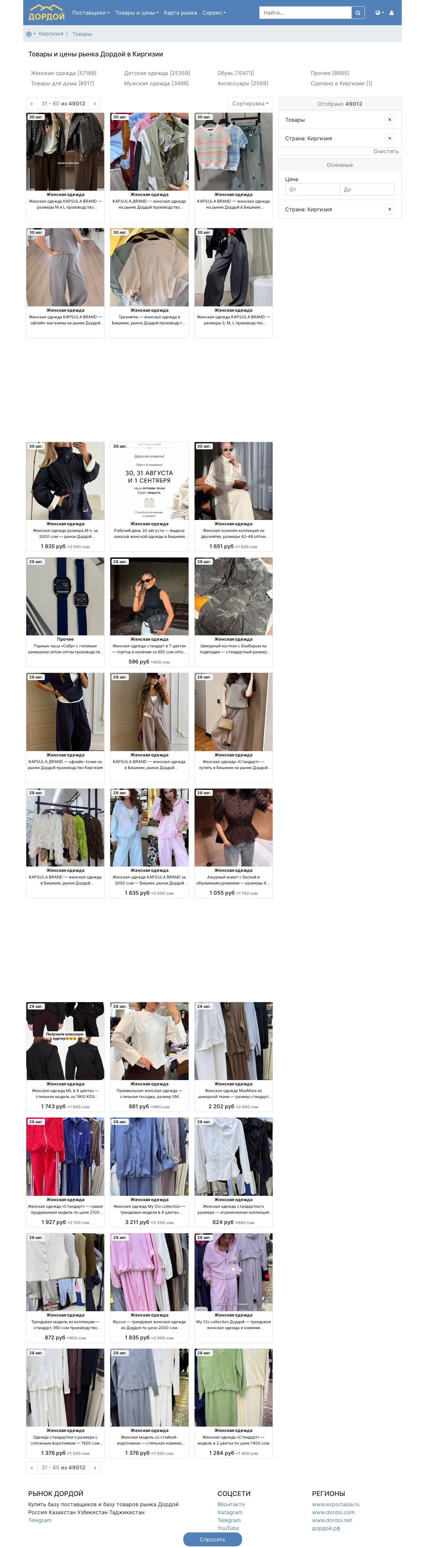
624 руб (233, 1222)
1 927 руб (65, 1222)
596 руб (149, 661)
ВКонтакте (231, 1504)
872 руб (65, 1337)
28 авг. (36, 1006)
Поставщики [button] (89, 12)
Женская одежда (65, 194)
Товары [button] (135, 12)
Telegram (39, 1520)
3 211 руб (149, 1222)
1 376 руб (65, 1453)
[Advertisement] (149, 390)
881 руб (149, 1106)
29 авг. (36, 561)
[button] (380, 12)
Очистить (386, 151)
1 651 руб (233, 546)
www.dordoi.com (333, 1512)
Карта (180, 12)
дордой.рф (326, 1528)
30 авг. (36, 116)
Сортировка (248, 103)
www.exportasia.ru (335, 1504)
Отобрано (340, 103)
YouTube (228, 1528)
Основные (340, 164)
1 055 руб (234, 892)
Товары (82, 34)
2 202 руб (233, 1106)
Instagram (229, 1512)
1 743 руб (65, 1106)
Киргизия (51, 33)
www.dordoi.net (332, 1520)
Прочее (65, 639)
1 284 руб (233, 1453)
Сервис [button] (212, 12)
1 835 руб (65, 546)
